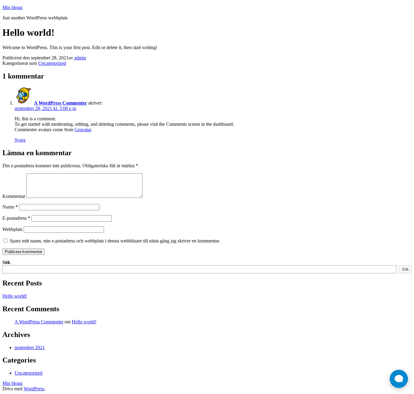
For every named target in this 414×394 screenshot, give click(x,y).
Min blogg (12, 7)
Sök (6, 262)
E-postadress (16, 218)
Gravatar (83, 129)
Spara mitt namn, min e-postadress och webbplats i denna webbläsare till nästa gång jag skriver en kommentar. (115, 240)
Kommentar (13, 196)
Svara (20, 139)
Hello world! (14, 296)
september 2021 (30, 347)
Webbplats (12, 229)
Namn (10, 206)
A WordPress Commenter (60, 102)
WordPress (34, 388)
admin (80, 57)
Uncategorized (52, 63)
